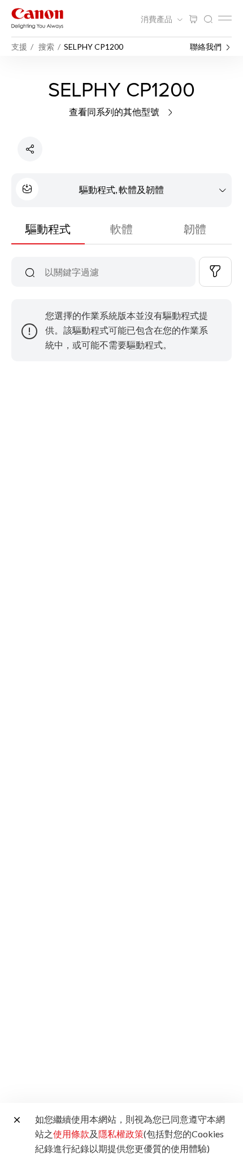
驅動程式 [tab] (48, 228)
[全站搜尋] (207, 19)
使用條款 (71, 1133)
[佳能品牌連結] (37, 18)
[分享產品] (30, 149)
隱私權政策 (121, 1133)
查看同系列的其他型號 (115, 111)
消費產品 (157, 19)
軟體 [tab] (121, 228)
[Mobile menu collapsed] (225, 18)
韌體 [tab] (195, 228)
